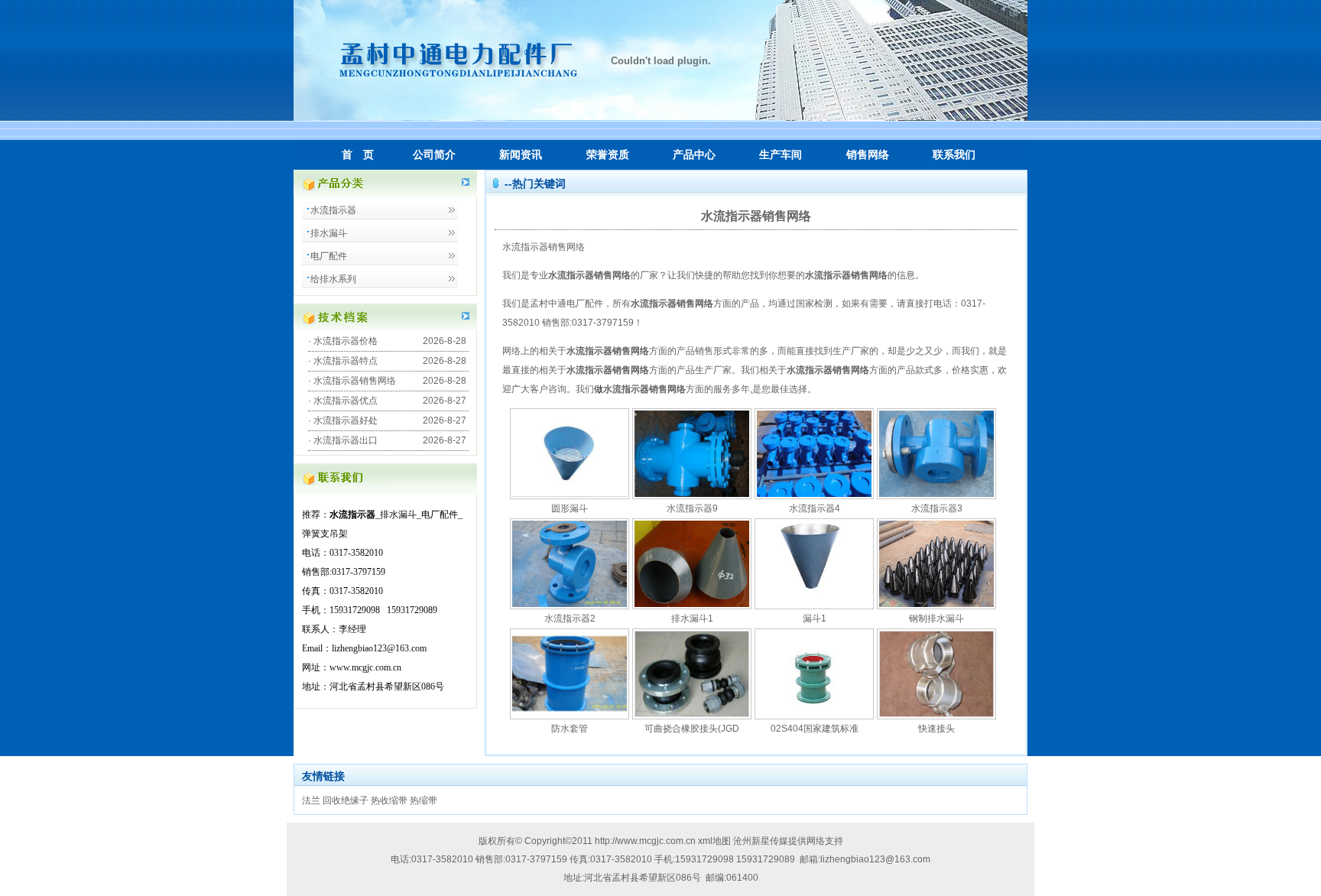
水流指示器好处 (345, 420)
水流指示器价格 (345, 341)
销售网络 (867, 154)
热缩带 (423, 800)
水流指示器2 (570, 618)
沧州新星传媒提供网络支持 (788, 841)
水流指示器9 (692, 508)
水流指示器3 (936, 508)
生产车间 (780, 154)
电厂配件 (328, 256)
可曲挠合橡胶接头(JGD (691, 728)
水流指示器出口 (345, 440)
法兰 (311, 800)
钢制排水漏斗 (936, 618)
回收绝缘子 (345, 800)
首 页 (358, 154)
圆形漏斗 (569, 508)
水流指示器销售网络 (354, 380)
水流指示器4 (814, 508)
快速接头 (936, 728)
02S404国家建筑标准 (814, 728)
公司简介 (434, 154)
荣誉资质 (607, 154)
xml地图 (715, 841)
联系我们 (954, 154)
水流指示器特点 (345, 360)
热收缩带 (389, 800)
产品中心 (694, 154)
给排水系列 (333, 279)
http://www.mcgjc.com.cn (645, 841)
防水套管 (569, 728)
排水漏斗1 (692, 618)
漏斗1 (814, 618)
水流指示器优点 (345, 400)
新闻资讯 (520, 154)
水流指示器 (333, 210)
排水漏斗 (328, 233)
